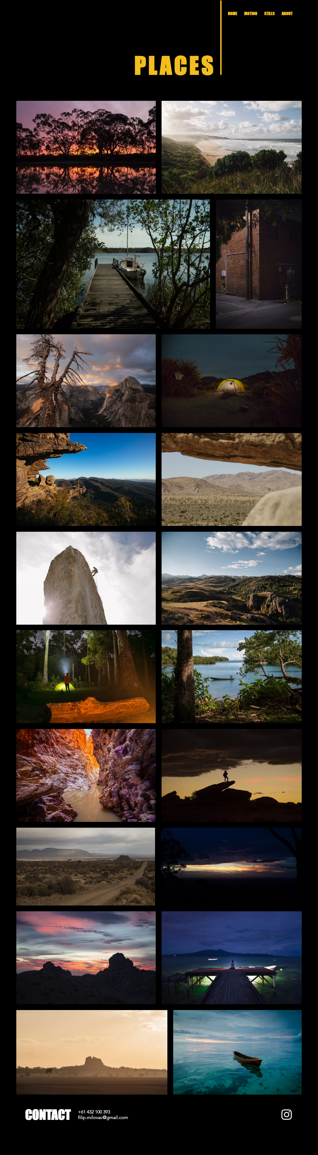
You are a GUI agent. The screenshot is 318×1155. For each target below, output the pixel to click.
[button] (269, 13)
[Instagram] (287, 1115)
